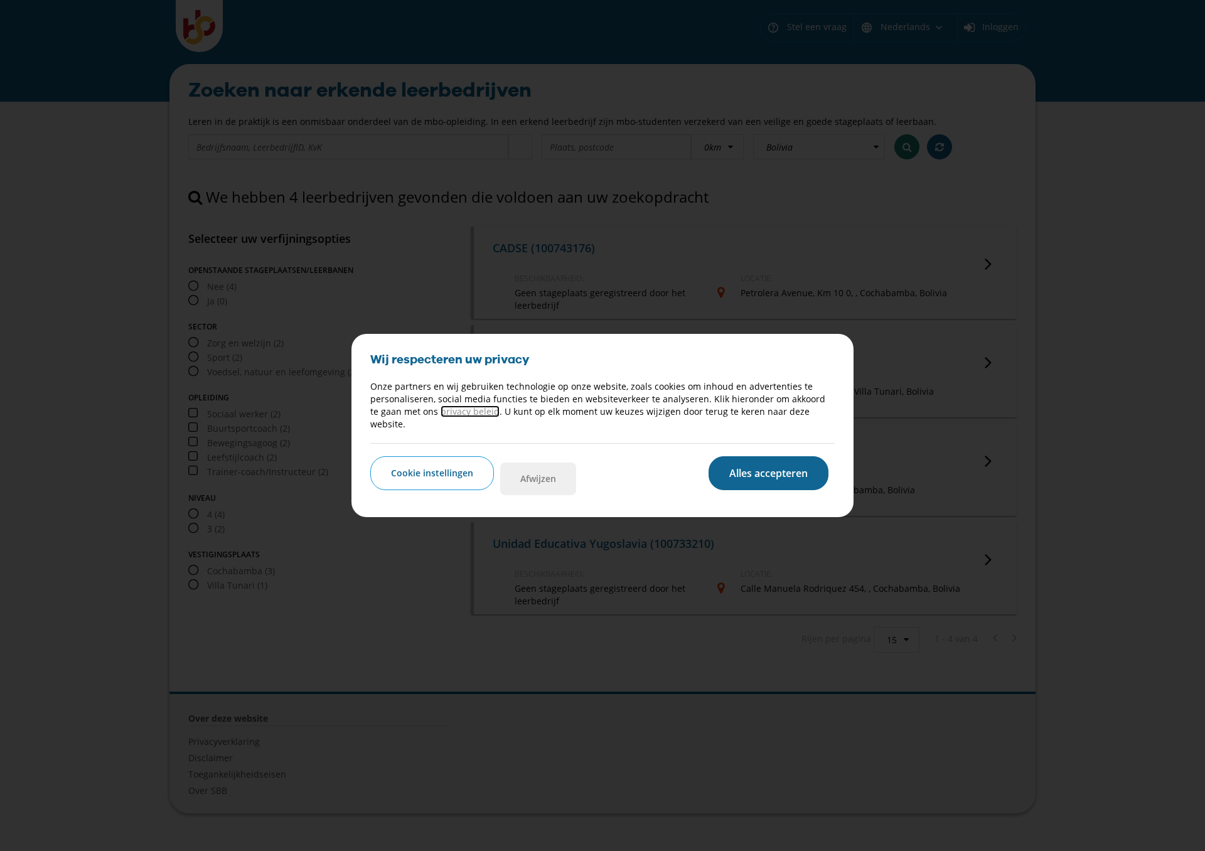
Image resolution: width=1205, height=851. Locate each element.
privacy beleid (470, 411)
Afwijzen (538, 478)
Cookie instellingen (432, 473)
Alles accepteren (768, 473)
